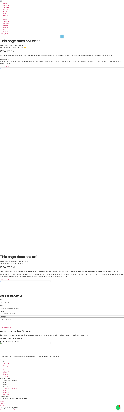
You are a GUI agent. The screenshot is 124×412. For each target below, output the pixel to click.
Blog (4, 13)
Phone (2, 311)
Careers (5, 11)
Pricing (5, 9)
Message (3, 316)
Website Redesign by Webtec (9, 410)
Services (6, 7)
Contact (6, 15)
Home (5, 3)
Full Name (3, 300)
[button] (62, 17)
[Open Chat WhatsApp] (118, 407)
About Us (6, 5)
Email (1, 305)
